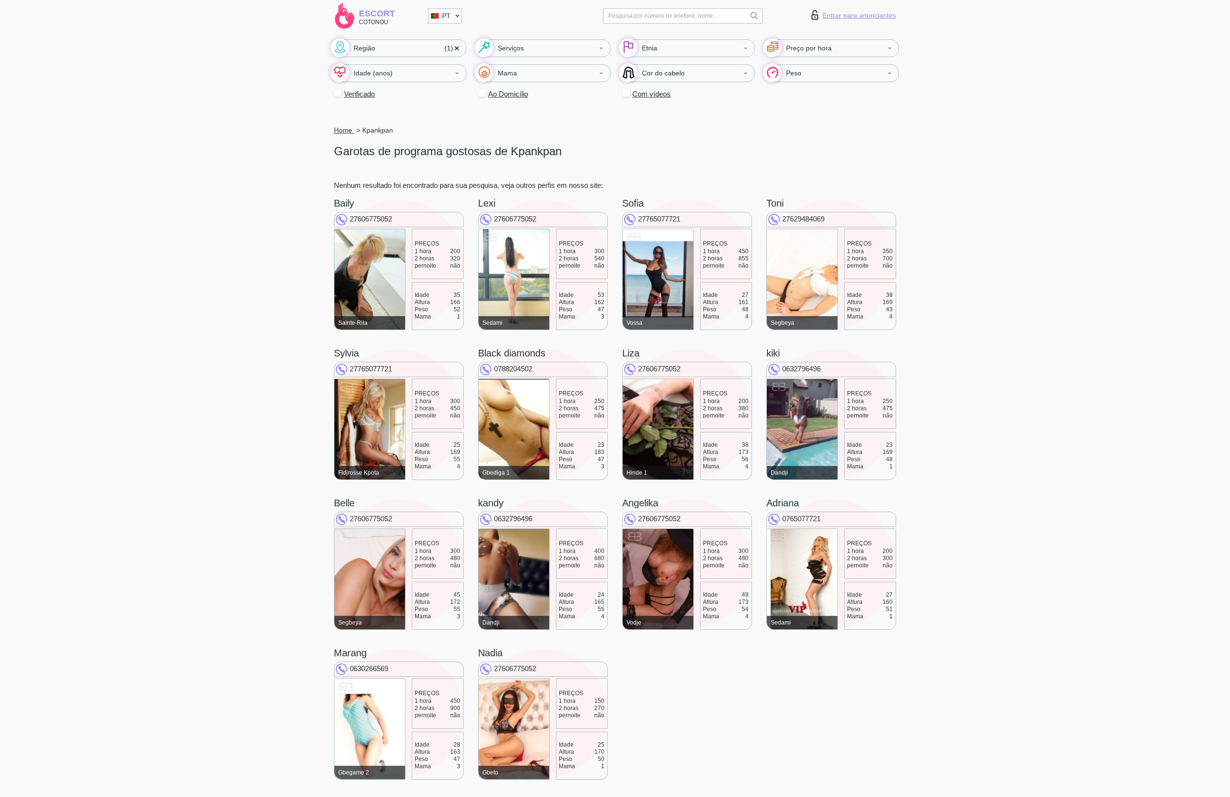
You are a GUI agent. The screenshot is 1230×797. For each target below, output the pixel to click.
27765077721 (659, 219)
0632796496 (801, 369)
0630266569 (369, 668)
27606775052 (371, 219)
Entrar (859, 15)
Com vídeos (651, 94)
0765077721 (801, 519)
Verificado (359, 94)
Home (344, 130)
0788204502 (513, 369)
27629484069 (803, 219)
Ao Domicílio (508, 94)
